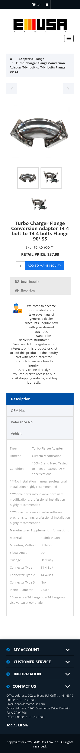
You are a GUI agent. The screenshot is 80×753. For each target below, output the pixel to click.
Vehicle (16, 433)
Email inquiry (29, 281)
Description (21, 399)
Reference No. (22, 422)
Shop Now (27, 290)
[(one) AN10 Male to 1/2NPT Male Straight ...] (68, 88)
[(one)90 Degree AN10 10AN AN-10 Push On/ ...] (11, 88)
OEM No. (18, 410)
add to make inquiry (44, 265)
